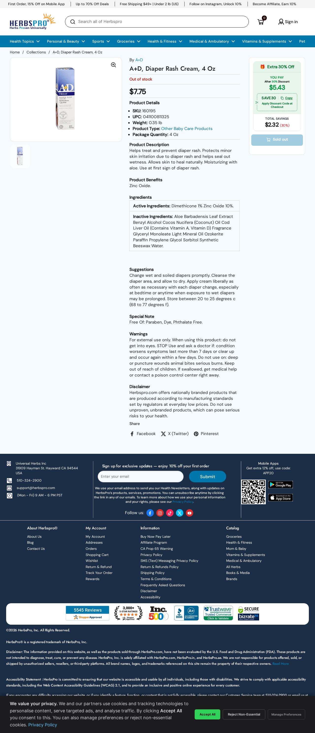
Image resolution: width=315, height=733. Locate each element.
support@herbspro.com (36, 488)
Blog (30, 542)
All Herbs (233, 567)
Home (15, 52)
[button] (260, 22)
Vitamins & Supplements (245, 555)
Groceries (234, 536)
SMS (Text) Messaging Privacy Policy (169, 560)
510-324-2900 (29, 480)
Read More (280, 663)
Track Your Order (99, 572)
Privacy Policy (151, 555)
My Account (95, 536)
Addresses (94, 542)
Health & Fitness (239, 542)
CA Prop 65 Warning (157, 548)
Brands (231, 579)
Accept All (207, 714)
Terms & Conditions (156, 579)
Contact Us (36, 548)
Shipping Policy (153, 572)
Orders (91, 548)
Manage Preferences (286, 714)
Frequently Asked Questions (163, 585)
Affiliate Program (154, 542)
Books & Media (238, 572)
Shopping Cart (97, 555)
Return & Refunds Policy (160, 567)
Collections (36, 52)
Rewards (92, 579)
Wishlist (92, 560)
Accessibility (150, 597)
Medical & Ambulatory (244, 560)
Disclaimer (149, 591)
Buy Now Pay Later (156, 536)
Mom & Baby (236, 548)
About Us (34, 536)
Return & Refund (99, 567)
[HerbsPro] (33, 21)
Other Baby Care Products (187, 128)
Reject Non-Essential (244, 714)
